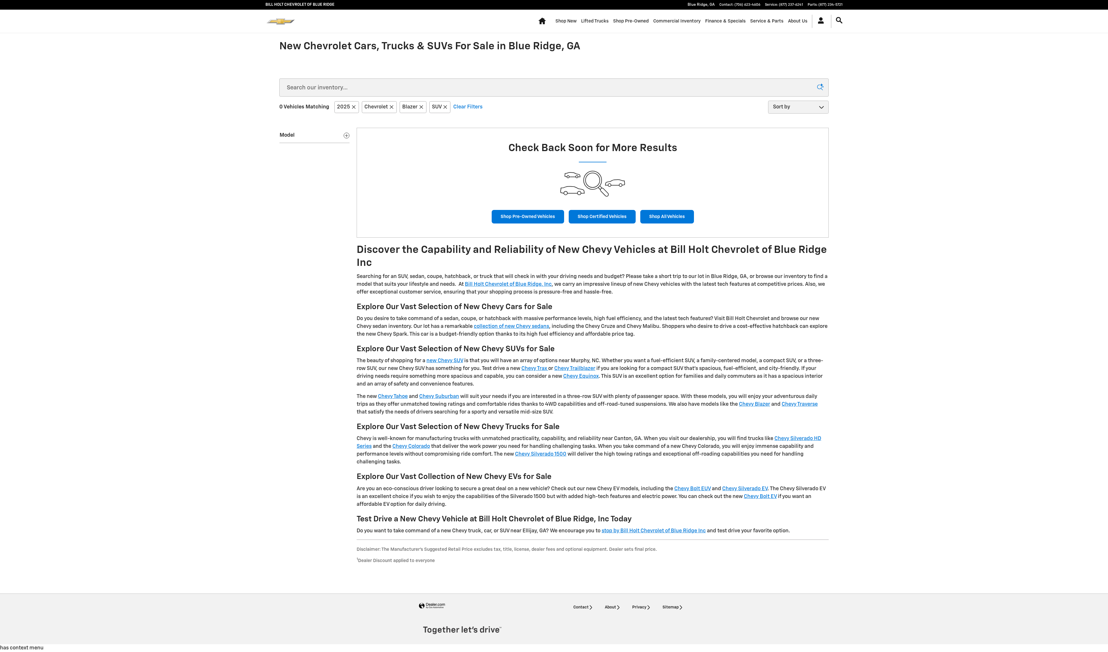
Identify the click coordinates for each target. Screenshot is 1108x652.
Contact (581, 607)
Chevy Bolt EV (760, 496)
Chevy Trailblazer (574, 368)
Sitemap (670, 607)
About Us (797, 21)
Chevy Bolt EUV (692, 488)
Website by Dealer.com (432, 606)
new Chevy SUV (444, 360)
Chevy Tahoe (393, 396)
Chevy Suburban (439, 396)
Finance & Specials (725, 21)
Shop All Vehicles (667, 217)
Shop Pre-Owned (631, 21)
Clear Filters (467, 107)
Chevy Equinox (581, 376)
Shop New (566, 21)
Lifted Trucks (595, 21)
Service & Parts (766, 21)
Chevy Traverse (800, 404)
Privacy (639, 607)
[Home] (280, 21)
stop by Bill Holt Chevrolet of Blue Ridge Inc (654, 530)
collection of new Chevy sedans (511, 326)
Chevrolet (376, 107)
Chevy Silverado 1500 (540, 454)
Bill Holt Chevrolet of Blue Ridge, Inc (508, 284)
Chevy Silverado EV (745, 488)
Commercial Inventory (677, 21)
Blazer (410, 107)
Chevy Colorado (411, 446)
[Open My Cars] (819, 21)
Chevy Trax (534, 368)
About (610, 607)
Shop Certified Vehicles (602, 217)
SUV (436, 107)
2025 (343, 107)
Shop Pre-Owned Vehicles (528, 217)
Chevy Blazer (754, 404)
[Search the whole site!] (839, 21)
